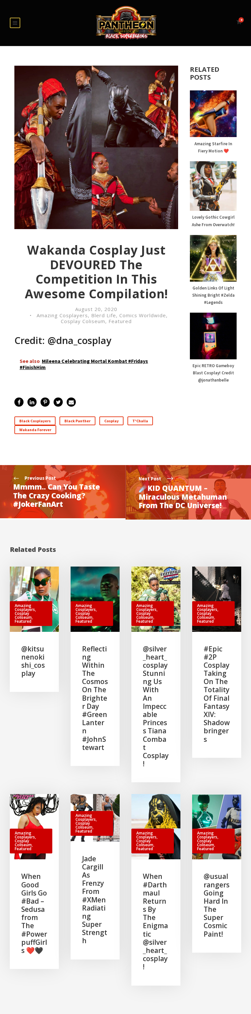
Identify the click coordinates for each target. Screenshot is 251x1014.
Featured (120, 321)
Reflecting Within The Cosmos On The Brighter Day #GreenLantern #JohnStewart (95, 698)
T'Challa (140, 420)
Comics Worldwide (142, 315)
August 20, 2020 (96, 309)
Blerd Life (103, 315)
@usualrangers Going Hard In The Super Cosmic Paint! (216, 905)
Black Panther (77, 420)
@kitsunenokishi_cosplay (33, 661)
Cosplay (111, 420)
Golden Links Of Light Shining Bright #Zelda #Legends (213, 295)
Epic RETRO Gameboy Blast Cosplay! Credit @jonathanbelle (213, 373)
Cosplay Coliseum (83, 321)
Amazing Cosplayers (62, 315)
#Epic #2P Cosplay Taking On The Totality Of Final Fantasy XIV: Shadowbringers (217, 694)
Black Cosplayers (35, 420)
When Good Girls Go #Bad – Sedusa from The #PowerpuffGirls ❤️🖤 (34, 913)
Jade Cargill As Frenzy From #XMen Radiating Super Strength (94, 899)
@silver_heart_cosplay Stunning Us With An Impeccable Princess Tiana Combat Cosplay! (156, 706)
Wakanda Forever (35, 429)
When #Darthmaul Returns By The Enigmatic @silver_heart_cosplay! (155, 921)
